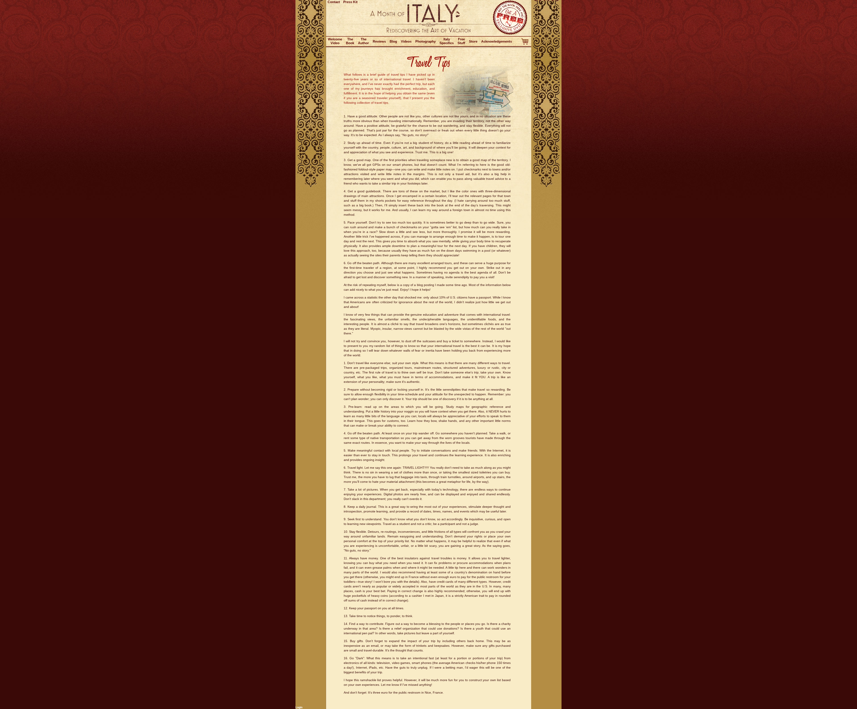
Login (298, 707)
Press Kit (350, 2)
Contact (334, 2)
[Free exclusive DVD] (510, 34)
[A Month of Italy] (428, 31)
